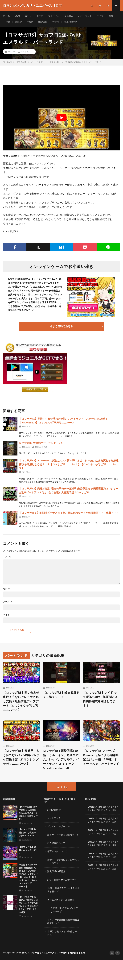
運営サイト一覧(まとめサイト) (62, 835)
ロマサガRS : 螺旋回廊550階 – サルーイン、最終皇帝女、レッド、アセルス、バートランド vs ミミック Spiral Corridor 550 (61, 759)
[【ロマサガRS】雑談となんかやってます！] (10, 853)
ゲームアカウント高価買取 (60, 900)
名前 (6, 589)
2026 (90, 807)
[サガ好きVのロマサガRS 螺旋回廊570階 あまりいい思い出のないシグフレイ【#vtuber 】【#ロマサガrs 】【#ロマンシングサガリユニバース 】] (10, 870)
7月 (90, 810)
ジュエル (68, 16)
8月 (94, 810)
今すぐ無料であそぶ (61, 326)
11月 (108, 822)
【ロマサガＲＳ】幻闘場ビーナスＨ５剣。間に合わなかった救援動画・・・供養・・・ (69, 513)
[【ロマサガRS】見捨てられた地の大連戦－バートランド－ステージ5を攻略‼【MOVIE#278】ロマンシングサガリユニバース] (10, 424)
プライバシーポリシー (58, 826)
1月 (96, 807)
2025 (90, 819)
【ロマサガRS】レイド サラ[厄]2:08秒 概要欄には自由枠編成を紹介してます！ (100, 699)
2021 (90, 865)
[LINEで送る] (108, 247)
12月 (113, 822)
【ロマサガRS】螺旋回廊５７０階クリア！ (61, 695)
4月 (108, 807)
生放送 (30, 22)
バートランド (85, 16)
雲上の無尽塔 (71, 22)
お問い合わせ (54, 810)
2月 (100, 807)
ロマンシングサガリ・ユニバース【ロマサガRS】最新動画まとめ (53, 953)
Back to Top (61, 787)
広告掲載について (56, 843)
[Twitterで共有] (38, 247)
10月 (103, 822)
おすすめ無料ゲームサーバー (61, 880)
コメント (7, 557)
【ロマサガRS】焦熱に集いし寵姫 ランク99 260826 (27, 832)
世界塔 (55, 22)
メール (8, 602)
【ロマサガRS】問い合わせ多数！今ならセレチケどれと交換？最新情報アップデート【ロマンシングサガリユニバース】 (21, 701)
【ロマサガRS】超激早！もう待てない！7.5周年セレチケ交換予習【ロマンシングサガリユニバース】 (21, 757)
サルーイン (53, 16)
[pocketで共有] (85, 247)
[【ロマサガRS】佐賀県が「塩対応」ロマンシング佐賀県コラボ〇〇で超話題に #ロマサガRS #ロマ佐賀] (10, 902)
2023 (90, 842)
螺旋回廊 (42, 22)
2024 (90, 830)
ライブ (100, 16)
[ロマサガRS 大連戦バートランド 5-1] (10, 448)
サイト (6, 615)
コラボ (40, 16)
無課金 (18, 22)
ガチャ (28, 16)
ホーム (6, 16)
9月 (98, 822)
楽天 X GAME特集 (56, 871)
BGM (17, 16)
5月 (113, 807)
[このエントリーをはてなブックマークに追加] (61, 247)
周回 (110, 16)
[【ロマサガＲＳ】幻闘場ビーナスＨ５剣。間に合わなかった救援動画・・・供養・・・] (10, 518)
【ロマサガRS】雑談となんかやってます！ (28, 850)
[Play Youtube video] (61, 117)
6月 (117, 807)
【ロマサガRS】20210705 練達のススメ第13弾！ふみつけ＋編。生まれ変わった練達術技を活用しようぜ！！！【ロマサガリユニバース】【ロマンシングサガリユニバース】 (69, 464)
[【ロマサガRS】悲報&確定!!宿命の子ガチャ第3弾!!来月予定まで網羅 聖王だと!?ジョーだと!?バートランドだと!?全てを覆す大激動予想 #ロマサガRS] (10, 494)
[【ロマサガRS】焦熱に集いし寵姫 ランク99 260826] (10, 835)
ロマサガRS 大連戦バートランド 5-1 (40, 443)
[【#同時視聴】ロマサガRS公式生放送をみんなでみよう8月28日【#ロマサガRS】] (10, 812)
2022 (90, 854)
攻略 (8, 22)
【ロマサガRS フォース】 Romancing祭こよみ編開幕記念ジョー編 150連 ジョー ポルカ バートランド (101, 757)
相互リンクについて (57, 851)
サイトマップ (54, 818)
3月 (104, 807)
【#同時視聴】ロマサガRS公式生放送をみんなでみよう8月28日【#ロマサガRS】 (28, 813)
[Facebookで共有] (14, 247)
